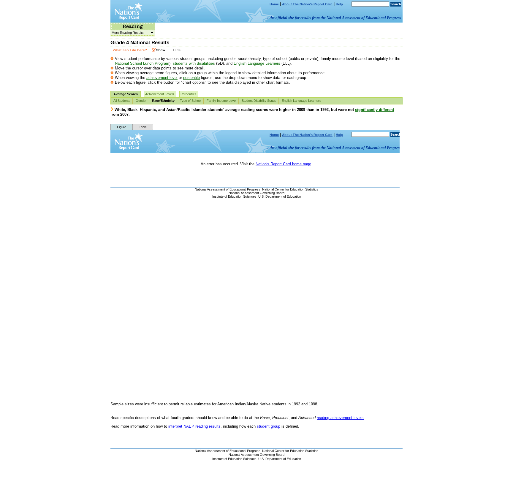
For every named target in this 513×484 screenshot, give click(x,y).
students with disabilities (194, 63)
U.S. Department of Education (279, 459)
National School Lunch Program (142, 63)
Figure (121, 127)
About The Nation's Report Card (307, 4)
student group (268, 426)
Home (274, 4)
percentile (191, 77)
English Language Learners (257, 63)
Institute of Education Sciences (234, 459)
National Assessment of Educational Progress (227, 451)
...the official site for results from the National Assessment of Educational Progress (334, 17)
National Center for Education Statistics (290, 451)
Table (143, 127)
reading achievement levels (340, 417)
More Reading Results (127, 32)
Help (339, 4)
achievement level (162, 77)
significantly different (374, 109)
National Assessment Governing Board (256, 454)
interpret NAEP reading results (194, 426)
